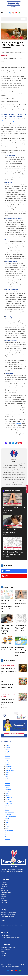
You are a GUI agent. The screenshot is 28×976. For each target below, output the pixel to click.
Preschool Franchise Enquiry (8, 914)
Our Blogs (3, 896)
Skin (6, 822)
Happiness (8, 789)
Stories (7, 828)
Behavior (7, 756)
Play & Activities (9, 812)
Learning (18, 503)
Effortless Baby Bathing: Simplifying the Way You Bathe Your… (6, 606)
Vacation (7, 839)
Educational (7, 503)
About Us (3, 882)
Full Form (7, 785)
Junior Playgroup (5, 949)
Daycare (7, 764)
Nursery (3, 951)
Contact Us (4, 894)
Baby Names (8, 752)
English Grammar (9, 770)
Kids (13, 503)
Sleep (6, 824)
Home (2, 50)
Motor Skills (8, 801)
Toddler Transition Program (8, 947)
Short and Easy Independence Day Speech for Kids (7, 684)
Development (8, 766)
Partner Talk (4, 886)
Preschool (8, 814)
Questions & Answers (10, 816)
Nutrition (7, 808)
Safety (7, 818)
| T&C (6, 966)
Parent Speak (4, 884)
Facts (6, 774)
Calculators (4, 900)
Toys (6, 837)
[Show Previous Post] (22, 19)
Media (2, 898)
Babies (7, 749)
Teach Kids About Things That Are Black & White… (20, 628)
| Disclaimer (16, 966)
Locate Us (3, 888)
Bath (6, 754)
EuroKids (5, 58)
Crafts (7, 762)
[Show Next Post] (24, 19)
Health (7, 791)
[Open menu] (2, 13)
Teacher (7, 832)
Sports (7, 826)
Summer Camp (9, 830)
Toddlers (7, 835)
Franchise (7, 783)
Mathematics (8, 797)
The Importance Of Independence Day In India (8, 702)
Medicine (7, 799)
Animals (7, 745)
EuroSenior (4, 955)
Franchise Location (6, 892)
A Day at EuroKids (5, 935)
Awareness (8, 747)
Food (6, 781)
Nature (7, 805)
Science (7, 820)
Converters (4, 902)
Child (3, 695)
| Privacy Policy (10, 966)
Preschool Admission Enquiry (8, 912)
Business (7, 758)
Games (7, 787)
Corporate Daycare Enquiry (7, 916)
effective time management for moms (12, 121)
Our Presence (4, 890)
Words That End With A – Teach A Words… (20, 603)
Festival (3, 679)
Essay (7, 772)
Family (7, 776)
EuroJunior (3, 953)
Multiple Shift (8, 803)
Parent (6, 50)
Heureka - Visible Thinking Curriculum (10, 937)
